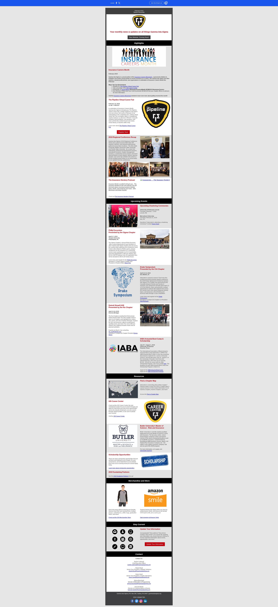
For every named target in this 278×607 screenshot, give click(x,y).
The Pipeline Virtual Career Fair (129, 86)
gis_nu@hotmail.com (115, 331)
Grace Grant (155, 224)
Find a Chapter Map (153, 394)
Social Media (125, 89)
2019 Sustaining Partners (120, 476)
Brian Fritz (128, 263)
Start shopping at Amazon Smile (149, 517)
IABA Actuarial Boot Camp (155, 370)
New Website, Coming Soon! (139, 37)
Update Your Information (154, 544)
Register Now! (123, 132)
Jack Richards (144, 301)
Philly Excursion (132, 260)
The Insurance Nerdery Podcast (124, 196)
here (165, 363)
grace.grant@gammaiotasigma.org (139, 577)
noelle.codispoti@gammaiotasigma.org (139, 565)
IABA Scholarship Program (155, 371)
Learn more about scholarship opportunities (121, 468)
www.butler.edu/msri (146, 450)
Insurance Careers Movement (143, 77)
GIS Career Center (131, 88)
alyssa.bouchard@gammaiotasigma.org (139, 583)
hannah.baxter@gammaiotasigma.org (139, 590)
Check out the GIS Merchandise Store (120, 517)
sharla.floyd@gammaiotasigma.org (139, 571)
